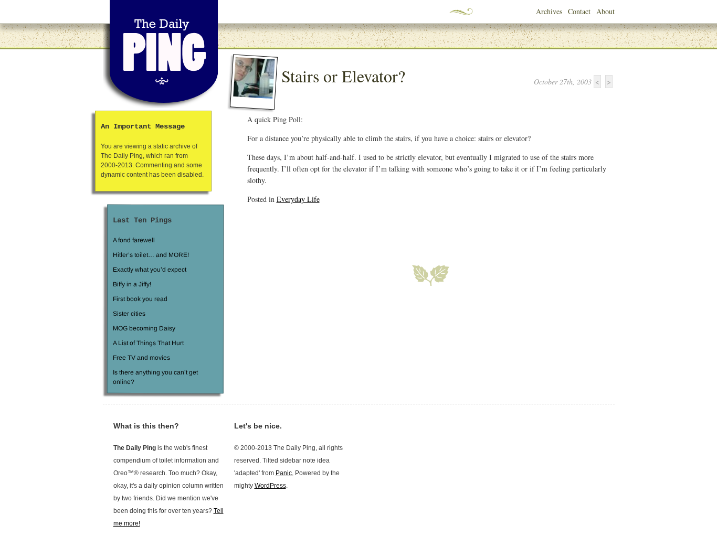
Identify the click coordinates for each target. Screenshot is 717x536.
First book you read (139, 299)
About (605, 11)
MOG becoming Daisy (143, 328)
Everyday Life (298, 199)
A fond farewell (134, 240)
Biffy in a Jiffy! (132, 284)
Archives (549, 11)
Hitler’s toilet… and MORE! (151, 255)
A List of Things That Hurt (147, 343)
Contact (579, 11)
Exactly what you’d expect (149, 269)
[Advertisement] (370, 228)
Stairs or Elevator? (343, 76)
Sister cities (128, 313)
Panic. (284, 473)
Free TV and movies (141, 357)
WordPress (270, 485)
